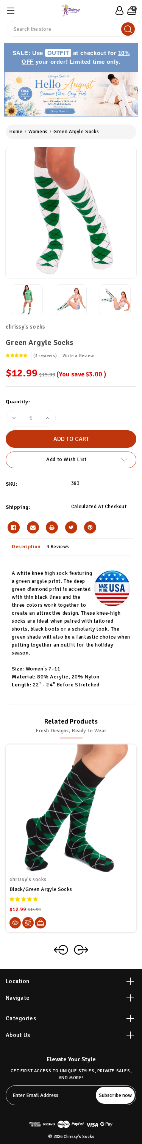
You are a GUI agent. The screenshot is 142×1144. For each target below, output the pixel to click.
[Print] (52, 527)
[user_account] (118, 10)
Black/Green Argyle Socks (40, 889)
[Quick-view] (15, 922)
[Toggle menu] (10, 10)
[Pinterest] (90, 527)
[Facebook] (14, 527)
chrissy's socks (25, 326)
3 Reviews (58, 547)
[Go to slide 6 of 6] (61, 949)
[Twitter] (71, 527)
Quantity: (18, 401)
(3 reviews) (45, 356)
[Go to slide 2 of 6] (81, 949)
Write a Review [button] (78, 356)
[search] (128, 29)
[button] (71, 94)
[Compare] (28, 922)
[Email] (33, 527)
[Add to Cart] (40, 922)
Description (26, 547)
